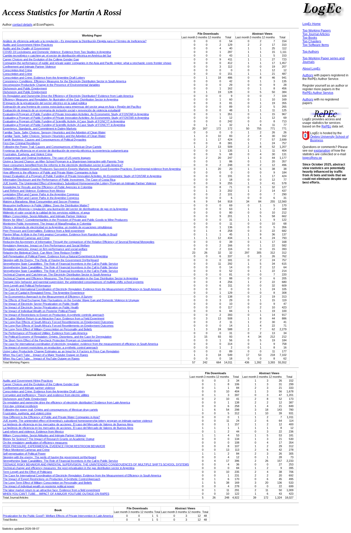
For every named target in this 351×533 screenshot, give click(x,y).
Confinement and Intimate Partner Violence (29, 66)
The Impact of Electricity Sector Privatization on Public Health (41, 303)
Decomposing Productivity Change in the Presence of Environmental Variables (51, 84)
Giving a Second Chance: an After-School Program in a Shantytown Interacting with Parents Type (63, 161)
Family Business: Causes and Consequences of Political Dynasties (44, 139)
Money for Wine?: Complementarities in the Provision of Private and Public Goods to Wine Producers (65, 219)
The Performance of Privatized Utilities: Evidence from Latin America (45, 333)
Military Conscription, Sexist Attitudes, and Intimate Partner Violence (45, 216)
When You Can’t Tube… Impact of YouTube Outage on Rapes (41, 358)
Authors (307, 75)
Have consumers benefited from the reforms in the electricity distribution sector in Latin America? (63, 165)
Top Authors (310, 51)
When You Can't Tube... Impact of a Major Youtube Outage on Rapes (45, 354)
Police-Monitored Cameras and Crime (26, 238)
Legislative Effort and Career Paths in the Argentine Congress (41, 194)
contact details (22, 24)
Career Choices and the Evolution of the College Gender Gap (41, 59)
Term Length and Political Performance (27, 285)
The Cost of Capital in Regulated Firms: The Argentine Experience (44, 292)
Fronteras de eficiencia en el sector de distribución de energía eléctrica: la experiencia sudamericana (65, 150)
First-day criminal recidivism (20, 406)
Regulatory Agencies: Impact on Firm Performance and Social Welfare (46, 245)
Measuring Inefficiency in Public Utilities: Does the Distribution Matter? (46, 205)
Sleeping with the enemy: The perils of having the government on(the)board (49, 457)
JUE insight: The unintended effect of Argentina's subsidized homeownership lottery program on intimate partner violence (77, 420)
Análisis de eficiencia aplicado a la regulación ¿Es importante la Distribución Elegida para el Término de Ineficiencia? (74, 41)
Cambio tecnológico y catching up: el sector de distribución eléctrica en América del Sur (57, 55)
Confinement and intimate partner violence (29, 387)
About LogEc (311, 68)
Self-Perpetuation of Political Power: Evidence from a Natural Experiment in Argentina (55, 256)
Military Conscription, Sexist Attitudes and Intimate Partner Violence (44, 435)
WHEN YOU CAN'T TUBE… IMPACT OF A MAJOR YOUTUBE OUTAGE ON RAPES (56, 493)
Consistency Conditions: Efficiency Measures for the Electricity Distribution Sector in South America (64, 81)
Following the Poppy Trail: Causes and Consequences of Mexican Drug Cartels (52, 146)
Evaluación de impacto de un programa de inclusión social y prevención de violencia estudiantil (61, 110)
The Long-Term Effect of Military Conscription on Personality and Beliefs (47, 329)
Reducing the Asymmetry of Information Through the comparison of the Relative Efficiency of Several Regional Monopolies (78, 241)
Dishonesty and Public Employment (25, 88)
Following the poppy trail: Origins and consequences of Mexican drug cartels (50, 409)
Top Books (309, 38)
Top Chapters (311, 41)
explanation (322, 150)
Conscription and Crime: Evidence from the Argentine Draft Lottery (44, 77)
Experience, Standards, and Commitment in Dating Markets (40, 128)
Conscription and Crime (17, 73)
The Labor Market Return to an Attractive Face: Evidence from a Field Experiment (53, 318)
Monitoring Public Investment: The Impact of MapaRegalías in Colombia (47, 223)
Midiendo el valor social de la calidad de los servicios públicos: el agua (46, 212)
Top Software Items (315, 45)
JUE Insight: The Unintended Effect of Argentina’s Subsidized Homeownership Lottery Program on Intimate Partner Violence (79, 183)
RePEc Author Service (317, 93)
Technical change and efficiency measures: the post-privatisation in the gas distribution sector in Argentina (68, 468)
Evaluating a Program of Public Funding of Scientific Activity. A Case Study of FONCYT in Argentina (64, 121)
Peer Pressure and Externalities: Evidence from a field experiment (44, 230)
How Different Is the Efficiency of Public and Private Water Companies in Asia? (51, 417)
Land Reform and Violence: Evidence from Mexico (34, 190)
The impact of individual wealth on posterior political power (39, 486)
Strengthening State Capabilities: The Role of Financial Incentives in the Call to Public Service (60, 263)
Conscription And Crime (17, 70)
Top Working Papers (316, 30)
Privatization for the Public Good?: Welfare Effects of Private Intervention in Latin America (58, 515)
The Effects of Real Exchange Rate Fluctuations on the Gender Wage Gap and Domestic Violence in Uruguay (71, 300)
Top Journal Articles (316, 34)
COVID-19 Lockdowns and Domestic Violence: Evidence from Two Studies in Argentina (57, 51)
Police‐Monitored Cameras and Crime (26, 449)
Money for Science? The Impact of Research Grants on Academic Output (48, 438)
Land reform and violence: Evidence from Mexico (33, 431)
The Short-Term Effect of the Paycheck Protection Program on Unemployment (51, 340)
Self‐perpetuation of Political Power (24, 453)
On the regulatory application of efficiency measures (35, 442)
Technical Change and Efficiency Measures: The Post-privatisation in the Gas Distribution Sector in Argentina (70, 278)
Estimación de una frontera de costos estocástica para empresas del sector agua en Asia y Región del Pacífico (72, 106)
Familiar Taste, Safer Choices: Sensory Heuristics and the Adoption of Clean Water (54, 132)
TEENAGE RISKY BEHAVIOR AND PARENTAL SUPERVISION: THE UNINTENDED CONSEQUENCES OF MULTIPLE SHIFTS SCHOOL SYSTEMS (96, 464)
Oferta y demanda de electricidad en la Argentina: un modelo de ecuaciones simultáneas (57, 227)
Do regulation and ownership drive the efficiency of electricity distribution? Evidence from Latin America (66, 402)
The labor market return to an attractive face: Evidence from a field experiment (51, 490)
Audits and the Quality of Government (26, 48)
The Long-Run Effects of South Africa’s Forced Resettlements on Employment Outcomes (58, 322)
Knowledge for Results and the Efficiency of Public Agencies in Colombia (47, 187)
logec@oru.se (312, 158)
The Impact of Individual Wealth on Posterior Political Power (39, 311)
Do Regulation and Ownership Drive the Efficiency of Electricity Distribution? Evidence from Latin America (68, 95)
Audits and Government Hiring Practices (28, 44)
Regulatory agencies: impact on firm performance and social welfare (45, 249)
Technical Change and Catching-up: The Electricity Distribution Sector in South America (57, 274)
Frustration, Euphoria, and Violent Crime (27, 154)
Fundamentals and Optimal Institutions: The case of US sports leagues (47, 157)
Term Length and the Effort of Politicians (27, 471)
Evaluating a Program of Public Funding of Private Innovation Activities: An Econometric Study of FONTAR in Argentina (76, 117)
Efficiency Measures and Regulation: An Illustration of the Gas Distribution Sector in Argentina (60, 99)
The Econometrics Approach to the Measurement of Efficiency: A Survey (48, 296)
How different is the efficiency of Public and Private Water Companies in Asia (50, 172)
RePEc (326, 126)
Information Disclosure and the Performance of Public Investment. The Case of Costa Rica (59, 179)
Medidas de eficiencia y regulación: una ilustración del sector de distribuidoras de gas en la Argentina (65, 208)
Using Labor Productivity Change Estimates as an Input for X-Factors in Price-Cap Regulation (61, 351)
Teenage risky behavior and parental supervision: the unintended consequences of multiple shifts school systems (73, 281)
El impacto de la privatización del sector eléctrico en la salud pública (45, 103)
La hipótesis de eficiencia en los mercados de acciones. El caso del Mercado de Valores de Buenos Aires (68, 424)
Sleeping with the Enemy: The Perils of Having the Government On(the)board (51, 260)
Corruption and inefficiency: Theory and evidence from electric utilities (46, 395)
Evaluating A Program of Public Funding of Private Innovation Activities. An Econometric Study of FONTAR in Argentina (76, 114)
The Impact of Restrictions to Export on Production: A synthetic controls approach (53, 314)
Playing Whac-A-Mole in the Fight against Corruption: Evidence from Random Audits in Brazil (60, 234)
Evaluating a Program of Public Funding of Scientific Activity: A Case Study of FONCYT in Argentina (64, 124)
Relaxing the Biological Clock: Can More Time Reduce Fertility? (42, 252)
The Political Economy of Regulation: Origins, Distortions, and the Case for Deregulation (57, 336)
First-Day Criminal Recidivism (21, 143)
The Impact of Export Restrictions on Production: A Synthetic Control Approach (51, 479)
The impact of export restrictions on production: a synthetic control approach (50, 347)
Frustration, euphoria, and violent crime (27, 413)
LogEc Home (311, 24)
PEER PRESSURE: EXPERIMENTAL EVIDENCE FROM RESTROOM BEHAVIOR (54, 446)
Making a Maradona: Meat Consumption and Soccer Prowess (41, 201)
